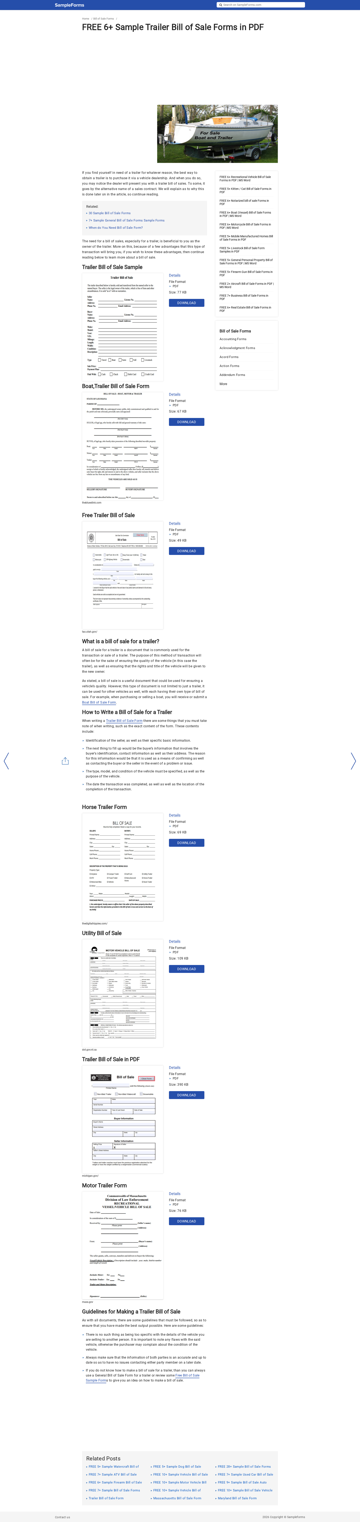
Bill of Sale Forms (103, 18)
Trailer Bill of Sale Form (124, 721)
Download (186, 303)
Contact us (62, 1517)
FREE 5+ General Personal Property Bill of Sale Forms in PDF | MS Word (246, 261)
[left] (6, 761)
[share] (65, 761)
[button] (247, 384)
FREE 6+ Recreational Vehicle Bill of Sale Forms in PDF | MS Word (245, 178)
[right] (353, 761)
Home (85, 18)
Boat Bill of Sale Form (99, 702)
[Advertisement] (180, 68)
